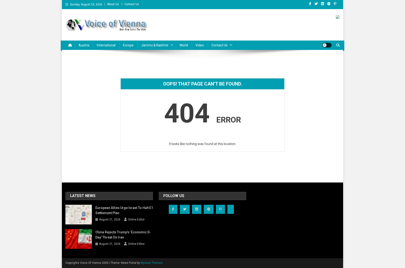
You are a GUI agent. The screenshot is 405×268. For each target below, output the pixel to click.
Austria (84, 45)
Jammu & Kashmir (155, 45)
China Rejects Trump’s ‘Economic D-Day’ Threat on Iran (123, 234)
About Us (113, 4)
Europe (128, 45)
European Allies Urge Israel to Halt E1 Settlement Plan (124, 210)
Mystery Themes (151, 262)
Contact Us (131, 4)
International (106, 45)
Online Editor (136, 219)
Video (199, 45)
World (184, 45)
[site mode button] (327, 45)
